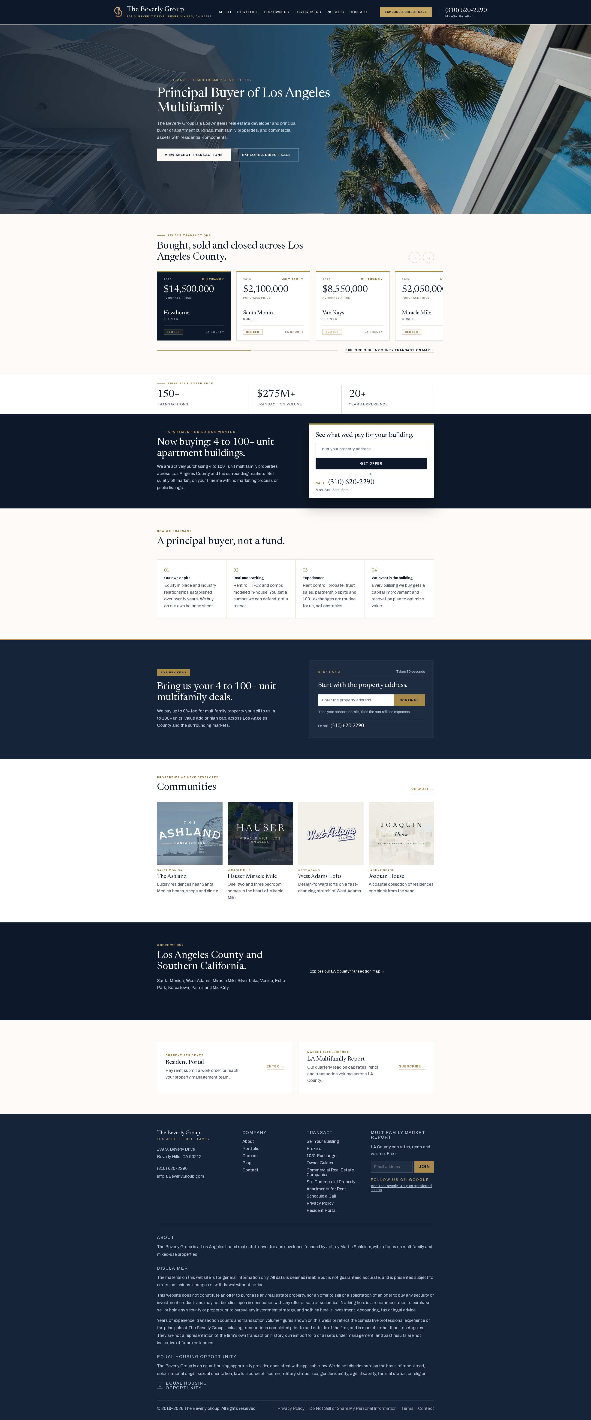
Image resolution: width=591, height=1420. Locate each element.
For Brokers (308, 12)
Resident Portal (322, 1210)
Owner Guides (320, 1163)
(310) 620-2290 (347, 726)
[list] (295, 302)
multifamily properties (257, 466)
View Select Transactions (194, 155)
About (225, 12)
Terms (407, 1408)
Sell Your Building (323, 1141)
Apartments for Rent (326, 1189)
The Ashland (172, 876)
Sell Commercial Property (331, 1182)
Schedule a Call (321, 1196)
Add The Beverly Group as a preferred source (401, 1188)
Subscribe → (412, 1066)
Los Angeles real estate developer (237, 123)
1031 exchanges (318, 599)
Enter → (275, 1066)
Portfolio (248, 12)
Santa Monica (170, 980)
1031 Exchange (321, 1155)
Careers (250, 1155)
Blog (246, 1163)
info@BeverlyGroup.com (180, 1176)
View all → (422, 789)
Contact (359, 12)
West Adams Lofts (319, 876)
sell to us (262, 710)
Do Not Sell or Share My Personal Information (353, 1408)
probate (336, 585)
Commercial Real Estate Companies (330, 1172)
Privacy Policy (320, 1203)
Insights (335, 12)
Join (424, 1166)
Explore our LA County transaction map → (389, 350)
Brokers (314, 1148)
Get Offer (371, 463)
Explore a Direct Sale (266, 155)
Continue (409, 700)
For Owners (276, 12)
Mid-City (220, 987)
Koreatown (178, 987)
